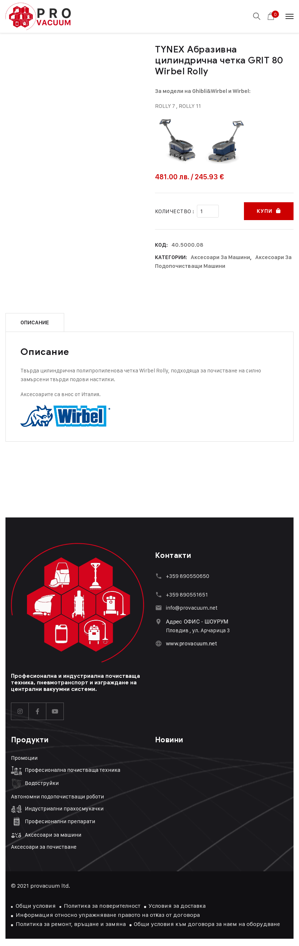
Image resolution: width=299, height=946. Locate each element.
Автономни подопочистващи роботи (57, 796)
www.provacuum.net (191, 643)
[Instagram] (20, 711)
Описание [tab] (34, 322)
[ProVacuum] (38, 16)
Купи (264, 211)
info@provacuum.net (192, 607)
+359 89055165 (185, 594)
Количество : (174, 211)
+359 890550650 (187, 575)
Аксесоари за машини (220, 257)
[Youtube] (55, 711)
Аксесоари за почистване (44, 846)
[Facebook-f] (37, 711)
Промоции (24, 757)
